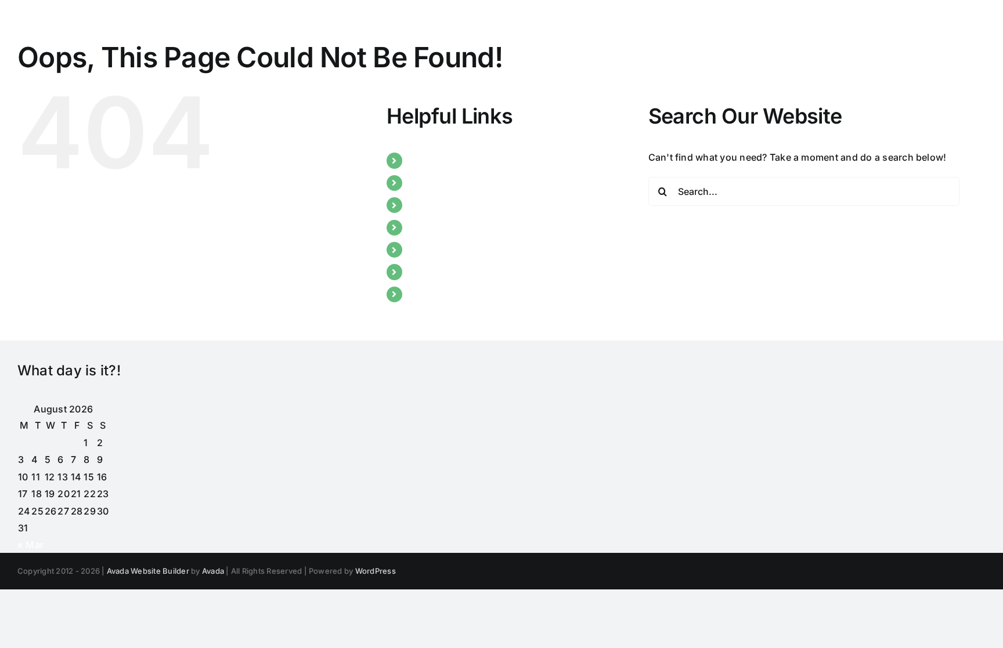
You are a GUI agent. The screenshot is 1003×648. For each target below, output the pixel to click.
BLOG (422, 205)
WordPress (375, 570)
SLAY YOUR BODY (449, 249)
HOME (423, 160)
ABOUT (425, 183)
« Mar (30, 545)
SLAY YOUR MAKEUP (456, 227)
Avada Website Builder (148, 570)
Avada (213, 570)
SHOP (422, 294)
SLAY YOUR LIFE (445, 271)
